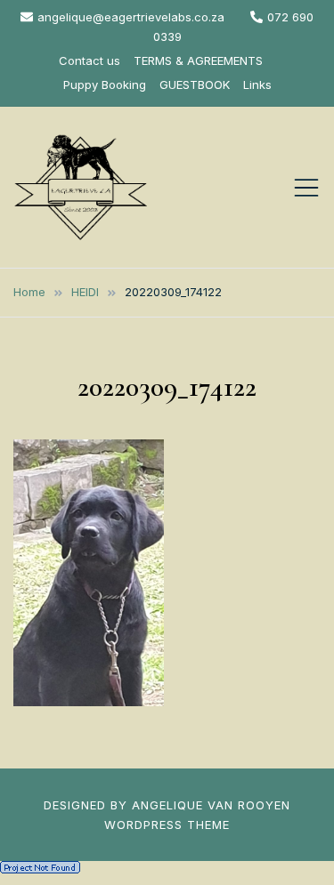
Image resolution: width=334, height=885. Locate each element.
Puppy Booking (104, 84)
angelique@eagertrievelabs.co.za (130, 17)
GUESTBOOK (194, 84)
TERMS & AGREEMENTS (198, 60)
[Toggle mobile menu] (306, 187)
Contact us (89, 60)
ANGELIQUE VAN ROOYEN (211, 805)
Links (257, 84)
